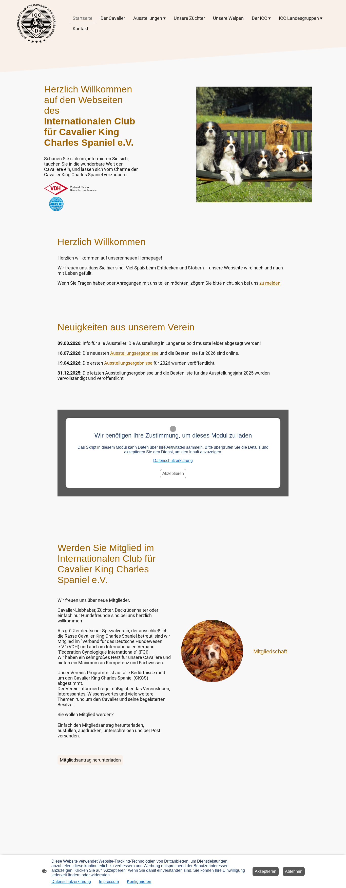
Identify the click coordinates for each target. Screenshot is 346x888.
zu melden (269, 283)
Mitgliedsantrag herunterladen (90, 760)
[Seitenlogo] (36, 23)
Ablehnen (293, 871)
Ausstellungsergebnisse (134, 353)
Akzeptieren (173, 473)
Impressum (109, 881)
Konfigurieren (139, 881)
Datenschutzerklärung (173, 460)
